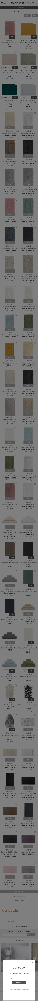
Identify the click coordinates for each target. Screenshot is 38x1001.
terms (23, 989)
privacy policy (26, 989)
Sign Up (19, 982)
